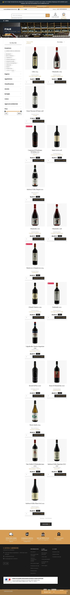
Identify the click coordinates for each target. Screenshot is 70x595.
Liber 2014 (35, 72)
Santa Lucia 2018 (57, 150)
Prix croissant (61, 42)
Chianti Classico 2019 (35, 307)
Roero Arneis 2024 (35, 425)
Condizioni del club (56, 556)
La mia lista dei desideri (44, 562)
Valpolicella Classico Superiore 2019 (35, 347)
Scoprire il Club (55, 552)
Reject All (47, 592)
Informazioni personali (44, 553)
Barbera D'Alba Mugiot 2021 (35, 189)
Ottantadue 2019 (57, 72)
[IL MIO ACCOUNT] (55, 14)
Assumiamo (33, 573)
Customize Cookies (8, 591)
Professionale (34, 570)
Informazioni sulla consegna (34, 555)
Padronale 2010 (56, 307)
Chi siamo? (33, 552)
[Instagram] (7, 563)
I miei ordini (44, 556)
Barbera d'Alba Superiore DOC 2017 (57, 465)
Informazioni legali (35, 563)
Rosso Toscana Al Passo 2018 (35, 111)
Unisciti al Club (55, 554)
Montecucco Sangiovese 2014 (35, 268)
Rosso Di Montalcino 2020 (57, 386)
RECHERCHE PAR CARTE (17, 18)
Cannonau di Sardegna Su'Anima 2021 (35, 151)
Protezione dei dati (35, 565)
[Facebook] (4, 563)
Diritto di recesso (34, 568)
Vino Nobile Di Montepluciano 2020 (35, 465)
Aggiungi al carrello (39, 81)
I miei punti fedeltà (45, 559)
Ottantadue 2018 (57, 229)
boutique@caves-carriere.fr (11, 558)
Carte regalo (44, 565)
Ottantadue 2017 (35, 229)
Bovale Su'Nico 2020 (35, 386)
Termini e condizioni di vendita (33, 560)
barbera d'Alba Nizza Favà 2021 (35, 503)
